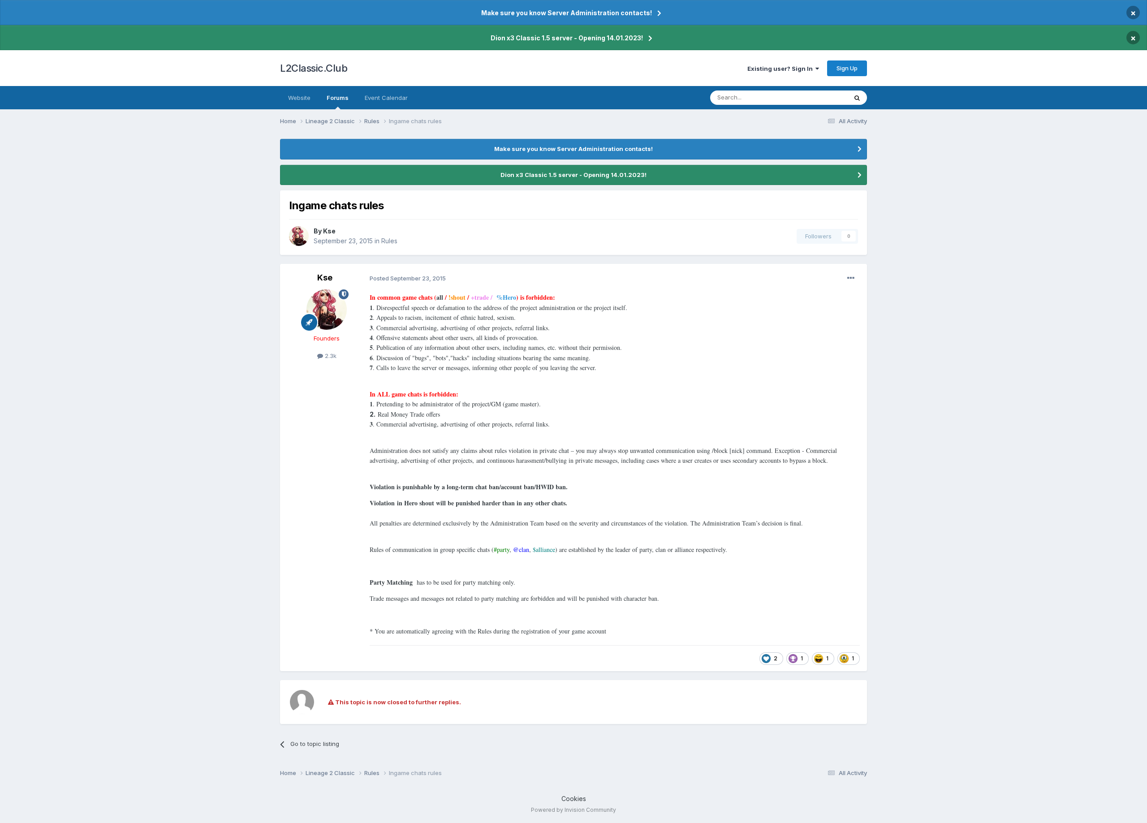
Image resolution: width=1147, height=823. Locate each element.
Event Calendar (386, 97)
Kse (329, 231)
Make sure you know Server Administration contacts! (566, 13)
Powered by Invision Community (573, 809)
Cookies (573, 798)
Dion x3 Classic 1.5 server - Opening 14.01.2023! (567, 38)
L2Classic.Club (313, 68)
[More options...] (851, 278)
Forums (338, 97)
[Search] (857, 97)
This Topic (821, 97)
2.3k (329, 355)
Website (299, 97)
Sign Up (847, 68)
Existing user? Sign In (781, 68)
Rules (389, 241)
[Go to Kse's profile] (299, 236)
